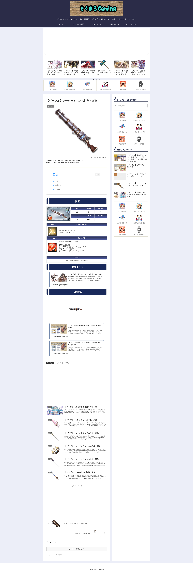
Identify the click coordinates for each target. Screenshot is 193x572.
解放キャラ (59, 185)
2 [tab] (96, 79)
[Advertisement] (96, 44)
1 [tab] (93, 79)
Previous (45, 54)
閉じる (97, 174)
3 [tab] (100, 79)
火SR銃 (67, 363)
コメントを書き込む (76, 549)
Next (148, 54)
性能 (56, 181)
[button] (145, 106)
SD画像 (57, 189)
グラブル (51, 363)
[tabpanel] (54, 68)
